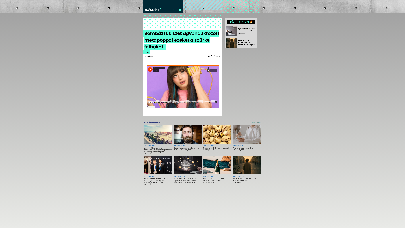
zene (147, 52)
